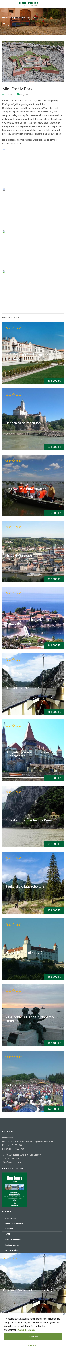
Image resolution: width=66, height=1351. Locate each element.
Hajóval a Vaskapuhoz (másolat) (27, 1290)
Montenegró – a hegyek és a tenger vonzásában (32, 621)
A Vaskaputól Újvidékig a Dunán (29, 820)
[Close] (64, 1314)
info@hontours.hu (13, 1162)
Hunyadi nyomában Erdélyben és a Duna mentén (31, 754)
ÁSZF (7, 1234)
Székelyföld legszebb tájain (26, 886)
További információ (26, 1330)
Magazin (24, 94)
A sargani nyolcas (10, 317)
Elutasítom (33, 1345)
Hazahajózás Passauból (23, 423)
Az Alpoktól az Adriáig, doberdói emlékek (30, 1019)
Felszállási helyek (13, 1239)
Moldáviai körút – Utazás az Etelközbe (26, 356)
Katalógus (9, 1229)
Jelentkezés (10, 1218)
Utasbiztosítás (11, 1250)
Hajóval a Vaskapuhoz (22, 688)
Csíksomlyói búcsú (19, 1085)
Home (5, 17)
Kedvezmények (12, 1245)
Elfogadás (33, 1336)
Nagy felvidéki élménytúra (25, 953)
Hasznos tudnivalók (14, 1223)
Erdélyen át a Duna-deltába (25, 489)
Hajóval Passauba (19, 555)
